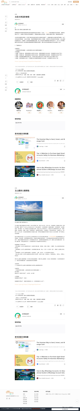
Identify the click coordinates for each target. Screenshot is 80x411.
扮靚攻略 (38, 74)
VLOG (49, 4)
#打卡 (53, 394)
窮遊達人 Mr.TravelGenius (40, 110)
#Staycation (64, 394)
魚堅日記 (19, 110)
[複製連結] (5, 100)
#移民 (69, 394)
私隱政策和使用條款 (36, 408)
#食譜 (56, 394)
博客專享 (43, 4)
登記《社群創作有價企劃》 (29, 70)
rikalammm (50, 110)
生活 (68, 4)
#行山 (50, 394)
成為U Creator (21, 4)
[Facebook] (5, 90)
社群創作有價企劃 (5, 4)
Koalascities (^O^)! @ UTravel (29, 110)
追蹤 (63, 24)
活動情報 (43, 74)
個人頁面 (36, 394)
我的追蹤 (36, 399)
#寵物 (47, 394)
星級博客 (38, 4)
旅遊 (56, 4)
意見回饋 (25, 401)
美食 (52, 4)
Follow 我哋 (40, 77)
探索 (29, 4)
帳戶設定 (36, 396)
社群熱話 (14, 4)
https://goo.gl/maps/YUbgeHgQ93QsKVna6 (28, 284)
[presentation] (15, 106)
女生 (59, 4)
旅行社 (47, 32)
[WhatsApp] (5, 94)
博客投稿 (25, 403)
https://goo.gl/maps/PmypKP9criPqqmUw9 (28, 61)
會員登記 (70, 1)
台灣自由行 (21, 23)
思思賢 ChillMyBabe (61, 110)
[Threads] (5, 97)
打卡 (22, 74)
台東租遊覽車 (52, 236)
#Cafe (59, 394)
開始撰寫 (76, 1)
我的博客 (36, 401)
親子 (65, 4)
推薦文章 (33, 4)
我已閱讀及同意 (65, 409)
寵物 (71, 4)
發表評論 (19, 122)
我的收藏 (36, 398)
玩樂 (62, 4)
